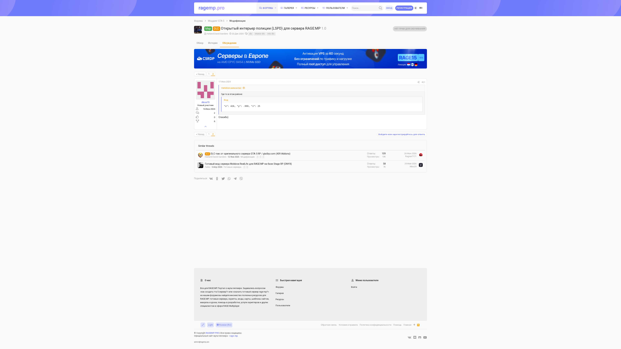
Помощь (397, 325)
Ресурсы (280, 299)
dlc (250, 33)
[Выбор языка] (421, 8)
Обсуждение (229, 43)
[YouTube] (425, 337)
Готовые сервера (232, 167)
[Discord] (414, 337)
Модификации (248, 157)
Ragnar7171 (410, 156)
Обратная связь (329, 325)
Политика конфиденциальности (375, 325)
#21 (423, 82)
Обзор (199, 43)
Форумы (280, 287)
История (213, 43)
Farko (207, 167)
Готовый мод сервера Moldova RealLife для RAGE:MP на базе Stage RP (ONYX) (248, 163)
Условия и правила (348, 325)
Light (210, 325)
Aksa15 (205, 102)
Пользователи (283, 305)
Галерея (280, 293)
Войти (354, 287)
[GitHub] (419, 337)
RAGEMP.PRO (212, 333)
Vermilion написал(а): (231, 88)
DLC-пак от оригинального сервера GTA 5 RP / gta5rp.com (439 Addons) (250, 153)
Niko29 (413, 166)
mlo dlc (270, 33)
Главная (407, 325)
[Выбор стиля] (415, 8)
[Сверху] (414, 325)
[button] (275, 8)
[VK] (409, 337)
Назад (201, 74)
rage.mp (233, 336)
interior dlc (260, 33)
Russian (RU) (225, 325)
